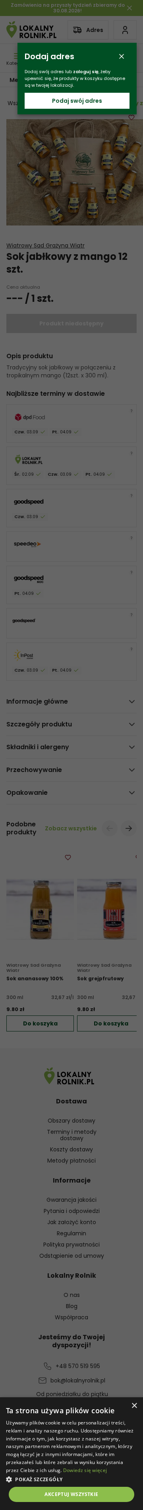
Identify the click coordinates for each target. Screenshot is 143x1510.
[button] (71, 1479)
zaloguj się (86, 71)
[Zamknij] (121, 56)
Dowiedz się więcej (85, 1470)
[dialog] (71, 1453)
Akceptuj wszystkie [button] (71, 1494)
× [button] (134, 1406)
